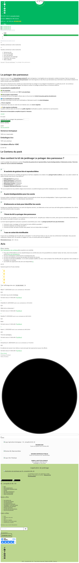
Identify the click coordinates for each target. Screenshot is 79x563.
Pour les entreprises (9, 510)
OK (25, 528)
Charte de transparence (13, 254)
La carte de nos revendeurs (10, 509)
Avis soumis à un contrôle (25, 250)
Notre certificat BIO (8, 494)
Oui (17, 297)
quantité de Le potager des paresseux (12, 119)
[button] (5, 33)
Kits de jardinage (10, 62)
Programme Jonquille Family (10, 489)
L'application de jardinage (10, 506)
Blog (5, 24)
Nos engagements (8, 488)
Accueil (3, 62)
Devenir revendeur (8, 507)
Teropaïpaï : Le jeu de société (11, 505)
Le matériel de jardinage (9, 504)
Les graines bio (7, 500)
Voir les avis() (5, 127)
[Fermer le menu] (1, 436)
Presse (5, 490)
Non (20, 297)
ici (32, 261)
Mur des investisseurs (9, 491)
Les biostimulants (8, 502)
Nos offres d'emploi (8, 492)
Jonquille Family (15, 16)
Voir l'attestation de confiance (9, 250)
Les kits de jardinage (9, 501)
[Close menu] (1, 42)
